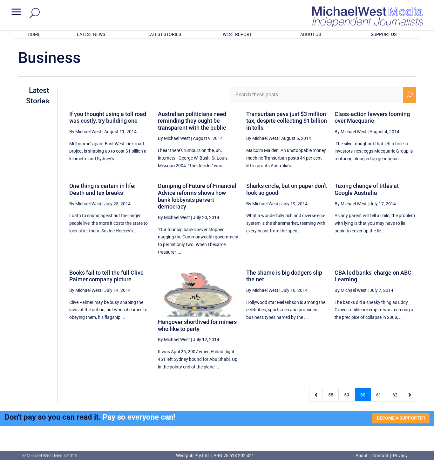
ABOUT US (310, 34)
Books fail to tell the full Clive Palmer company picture (106, 276)
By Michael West (85, 131)
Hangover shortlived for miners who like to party (197, 325)
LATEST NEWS (91, 34)
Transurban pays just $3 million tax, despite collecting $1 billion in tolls (286, 121)
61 (378, 394)
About (362, 455)
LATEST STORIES (164, 34)
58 (330, 394)
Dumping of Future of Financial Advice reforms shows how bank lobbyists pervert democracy (197, 196)
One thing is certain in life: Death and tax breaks (102, 189)
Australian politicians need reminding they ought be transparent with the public (192, 121)
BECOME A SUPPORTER (401, 418)
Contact (380, 455)
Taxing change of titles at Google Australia (367, 189)
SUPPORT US (384, 34)
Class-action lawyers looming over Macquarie (372, 117)
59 (346, 394)
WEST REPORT (237, 34)
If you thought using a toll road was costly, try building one (107, 117)
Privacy (400, 455)
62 (394, 394)
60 (362, 394)
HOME (34, 34)
